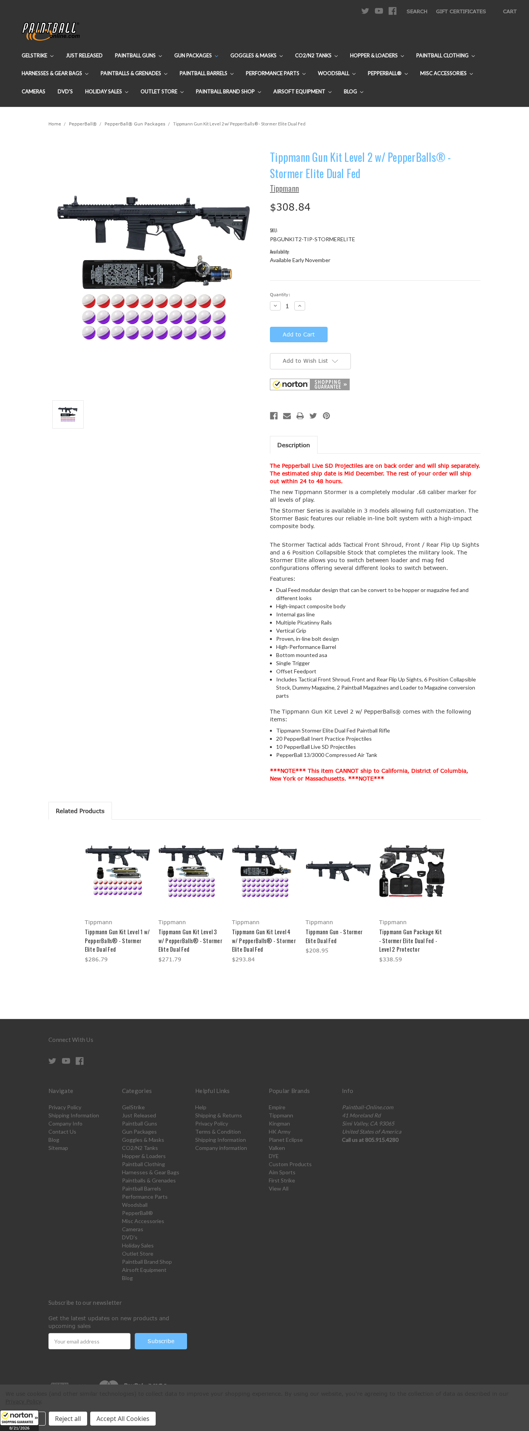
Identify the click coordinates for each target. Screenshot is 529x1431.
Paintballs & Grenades (131, 73)
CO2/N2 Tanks (314, 55)
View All (279, 1188)
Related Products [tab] (80, 810)
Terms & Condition (218, 1131)
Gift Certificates (461, 11)
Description (293, 444)
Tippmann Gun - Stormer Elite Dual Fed (334, 936)
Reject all (68, 1418)
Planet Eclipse (286, 1139)
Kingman (279, 1123)
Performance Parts (273, 73)
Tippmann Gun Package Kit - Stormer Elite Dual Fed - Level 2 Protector (410, 940)
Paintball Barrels (204, 73)
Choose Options (338, 877)
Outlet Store (160, 91)
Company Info (65, 1123)
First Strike (282, 1180)
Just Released (84, 55)
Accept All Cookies (122, 1418)
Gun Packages (193, 55)
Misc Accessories (444, 73)
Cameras (33, 91)
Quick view (117, 863)
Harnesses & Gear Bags (52, 73)
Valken (277, 1147)
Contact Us (62, 1131)
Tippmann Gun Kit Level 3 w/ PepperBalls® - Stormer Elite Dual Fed (190, 940)
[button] (19, 1420)
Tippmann (281, 1115)
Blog (351, 91)
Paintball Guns (136, 55)
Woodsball (334, 73)
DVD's (65, 91)
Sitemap (58, 1147)
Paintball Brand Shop (226, 91)
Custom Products (290, 1164)
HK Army (279, 1131)
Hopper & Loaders (374, 55)
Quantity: (280, 294)
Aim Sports (282, 1172)
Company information (221, 1147)
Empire (277, 1107)
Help (200, 1107)
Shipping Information (73, 1115)
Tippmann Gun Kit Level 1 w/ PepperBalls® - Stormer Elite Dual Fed (117, 940)
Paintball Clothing (443, 55)
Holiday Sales (104, 91)
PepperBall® (385, 73)
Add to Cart (117, 877)
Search (417, 11)
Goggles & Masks (254, 55)
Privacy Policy (64, 1107)
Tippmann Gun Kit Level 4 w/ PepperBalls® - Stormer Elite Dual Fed (264, 940)
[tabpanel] (117, 897)
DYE (274, 1156)
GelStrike (35, 55)
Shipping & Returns (218, 1115)
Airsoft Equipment (299, 91)
